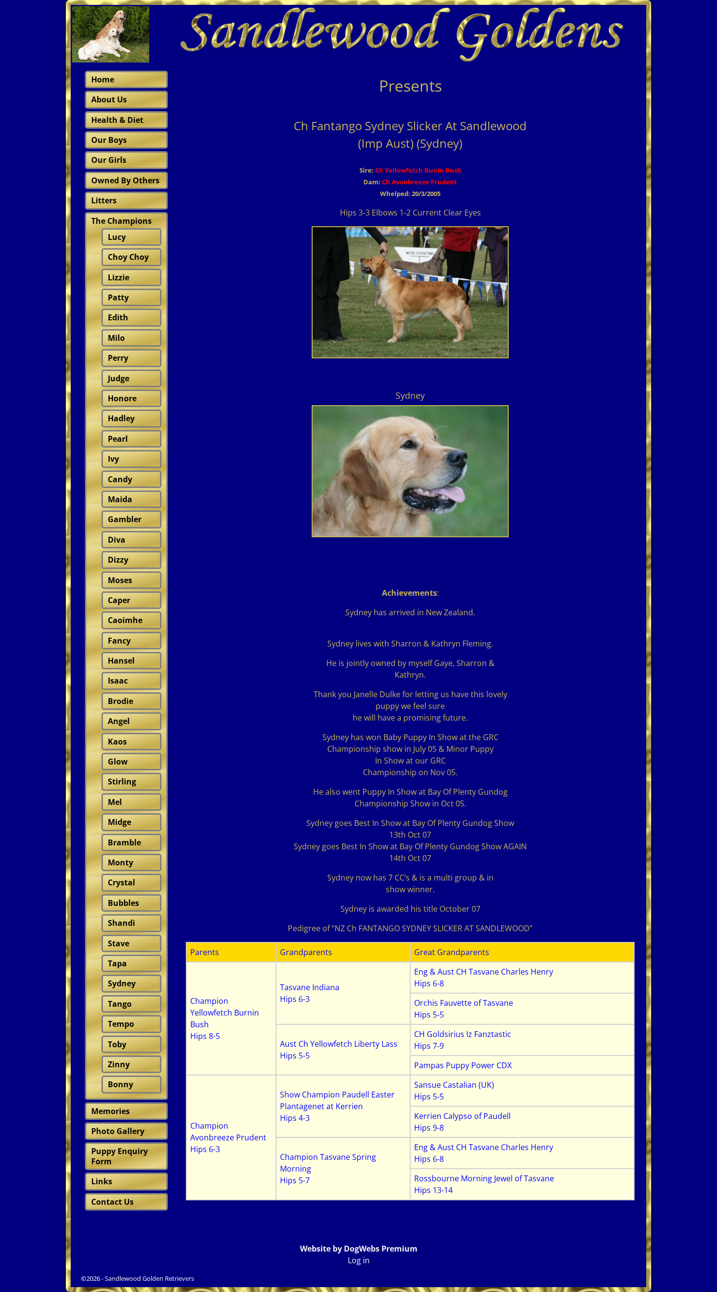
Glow (118, 761)
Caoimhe (125, 620)
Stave (118, 943)
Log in (359, 1260)
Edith (118, 317)
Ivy (113, 458)
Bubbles (123, 903)
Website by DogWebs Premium (359, 1248)
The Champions (121, 220)
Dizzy (118, 559)
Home (102, 79)
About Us (109, 99)
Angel (119, 721)
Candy (120, 479)
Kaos (117, 741)
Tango (120, 1003)
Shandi (121, 923)
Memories (110, 1111)
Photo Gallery (117, 1131)
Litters (104, 200)
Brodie (120, 701)
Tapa (117, 963)
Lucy (117, 237)
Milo (116, 338)
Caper (119, 600)
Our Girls (108, 160)
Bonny (120, 1084)
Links (101, 1181)
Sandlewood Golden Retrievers (149, 1278)
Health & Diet (117, 120)
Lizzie (118, 277)
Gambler (124, 519)
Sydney (122, 983)
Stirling (122, 781)
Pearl (118, 438)
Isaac (118, 680)
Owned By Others (125, 180)
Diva (116, 539)
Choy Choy (128, 257)
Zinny (119, 1064)
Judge (118, 378)
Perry (118, 357)
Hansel (121, 660)
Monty (120, 862)
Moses (120, 580)
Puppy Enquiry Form (119, 1156)
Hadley (121, 418)
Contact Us (112, 1201)
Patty (118, 297)
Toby (117, 1044)
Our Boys (109, 140)
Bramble (124, 842)
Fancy (119, 640)
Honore (122, 398)
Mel (115, 802)
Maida (120, 499)
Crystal (121, 882)
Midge (119, 822)
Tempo (121, 1023)
